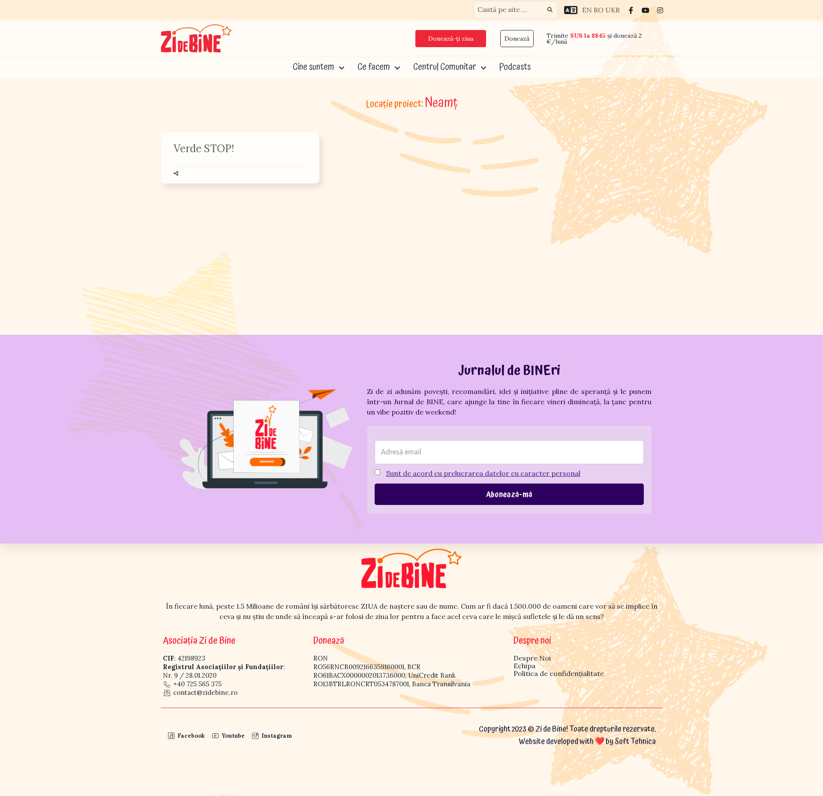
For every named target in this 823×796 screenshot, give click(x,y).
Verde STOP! (204, 148)
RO (599, 10)
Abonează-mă (509, 495)
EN (587, 10)
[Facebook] (631, 9)
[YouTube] (645, 9)
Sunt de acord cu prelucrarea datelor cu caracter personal (483, 473)
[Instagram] (660, 9)
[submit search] (550, 10)
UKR (612, 10)
